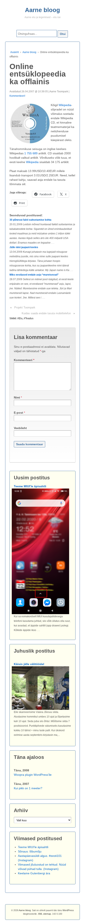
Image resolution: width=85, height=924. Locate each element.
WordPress (68, 910)
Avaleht (14, 52)
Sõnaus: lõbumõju (29, 851)
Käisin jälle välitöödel (29, 664)
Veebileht (20, 428)
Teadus (29, 318)
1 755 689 (31, 153)
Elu (20, 318)
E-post (18, 412)
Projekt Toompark (24, 307)
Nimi (17, 397)
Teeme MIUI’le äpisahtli (30, 486)
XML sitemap (44, 914)
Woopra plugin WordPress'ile (33, 774)
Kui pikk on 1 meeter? (28, 788)
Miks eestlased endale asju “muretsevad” (34, 274)
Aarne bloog (42, 10)
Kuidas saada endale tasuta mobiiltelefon (46, 313)
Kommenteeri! (17, 95)
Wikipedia (65, 105)
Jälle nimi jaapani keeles (23, 247)
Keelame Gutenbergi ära (34, 873)
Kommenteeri (24, 360)
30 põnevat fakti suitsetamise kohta (30, 219)
